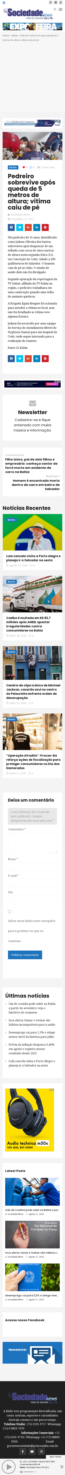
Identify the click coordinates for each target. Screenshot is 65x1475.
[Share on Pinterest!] (45, 227)
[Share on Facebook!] (11, 227)
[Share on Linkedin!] (36, 227)
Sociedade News (20, 214)
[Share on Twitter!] (19, 227)
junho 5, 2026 (18, 773)
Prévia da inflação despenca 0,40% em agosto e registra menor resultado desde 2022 (31, 1049)
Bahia (14, 35)
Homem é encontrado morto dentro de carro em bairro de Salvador (36, 484)
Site (10, 892)
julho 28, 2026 (18, 635)
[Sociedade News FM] (28, 13)
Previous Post (15, 455)
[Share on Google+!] (28, 227)
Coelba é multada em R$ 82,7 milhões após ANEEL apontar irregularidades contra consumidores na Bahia (28, 624)
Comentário (17, 829)
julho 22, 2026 (18, 703)
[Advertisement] (32, 76)
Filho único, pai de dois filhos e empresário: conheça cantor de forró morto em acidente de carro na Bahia (31, 465)
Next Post (52, 476)
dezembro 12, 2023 (22, 219)
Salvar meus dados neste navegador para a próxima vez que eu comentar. (31, 931)
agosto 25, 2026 (19, 565)
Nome (13, 859)
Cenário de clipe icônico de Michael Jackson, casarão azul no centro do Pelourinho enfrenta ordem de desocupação (33, 691)
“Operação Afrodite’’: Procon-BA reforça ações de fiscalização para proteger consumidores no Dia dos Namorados (33, 761)
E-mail (13, 875)
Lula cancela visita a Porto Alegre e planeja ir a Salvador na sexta (33, 558)
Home (6, 35)
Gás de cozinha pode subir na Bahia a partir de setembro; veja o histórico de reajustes (32, 1008)
